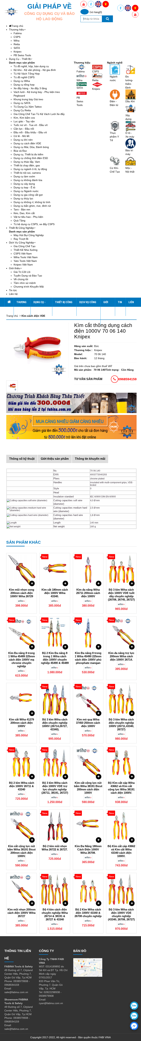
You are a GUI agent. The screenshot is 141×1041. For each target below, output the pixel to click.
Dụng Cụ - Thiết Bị (19, 58)
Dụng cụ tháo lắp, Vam (27, 161)
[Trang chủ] (9, 302)
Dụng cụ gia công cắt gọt (28, 194)
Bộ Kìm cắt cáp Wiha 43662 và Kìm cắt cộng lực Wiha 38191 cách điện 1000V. (121, 787)
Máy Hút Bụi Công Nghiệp (29, 235)
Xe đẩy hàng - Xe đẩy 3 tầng (30, 88)
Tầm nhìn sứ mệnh (25, 282)
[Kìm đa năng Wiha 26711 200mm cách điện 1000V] (88, 569)
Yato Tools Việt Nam (25, 260)
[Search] (107, 19)
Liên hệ (13, 293)
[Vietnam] (105, 4)
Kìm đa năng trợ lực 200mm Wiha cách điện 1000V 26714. (121, 656)
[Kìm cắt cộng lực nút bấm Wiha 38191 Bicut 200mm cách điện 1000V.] (21, 826)
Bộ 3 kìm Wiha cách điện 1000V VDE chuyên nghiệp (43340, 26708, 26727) (121, 914)
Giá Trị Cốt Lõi (22, 271)
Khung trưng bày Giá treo (28, 99)
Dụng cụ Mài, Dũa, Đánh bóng (31, 147)
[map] (87, 967)
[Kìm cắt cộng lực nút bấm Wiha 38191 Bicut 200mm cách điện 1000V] (88, 762)
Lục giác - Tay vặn (24, 121)
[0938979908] (134, 1006)
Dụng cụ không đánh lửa (28, 180)
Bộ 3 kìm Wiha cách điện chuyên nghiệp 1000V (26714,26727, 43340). (55, 724)
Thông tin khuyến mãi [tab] (90, 458)
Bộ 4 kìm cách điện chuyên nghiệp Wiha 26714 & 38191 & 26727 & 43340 (55, 914)
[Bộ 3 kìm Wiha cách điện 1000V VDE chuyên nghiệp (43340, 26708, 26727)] (121, 889)
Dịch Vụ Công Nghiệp (21, 242)
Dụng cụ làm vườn (24, 176)
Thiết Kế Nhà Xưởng (25, 249)
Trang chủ (17, 25)
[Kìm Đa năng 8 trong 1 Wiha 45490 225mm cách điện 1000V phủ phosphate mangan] (88, 633)
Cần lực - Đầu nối (24, 128)
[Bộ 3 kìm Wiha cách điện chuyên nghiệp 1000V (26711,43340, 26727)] (121, 699)
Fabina (18, 33)
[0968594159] (134, 1016)
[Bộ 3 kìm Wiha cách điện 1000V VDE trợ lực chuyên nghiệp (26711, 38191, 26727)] (55, 762)
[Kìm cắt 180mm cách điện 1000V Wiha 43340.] (55, 569)
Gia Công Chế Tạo (24, 246)
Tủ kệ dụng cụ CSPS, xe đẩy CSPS (34, 224)
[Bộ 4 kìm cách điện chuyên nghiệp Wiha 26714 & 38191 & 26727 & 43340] (55, 889)
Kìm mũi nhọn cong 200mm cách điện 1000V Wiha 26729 (21, 593)
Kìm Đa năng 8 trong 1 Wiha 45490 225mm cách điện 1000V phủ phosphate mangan (88, 657)
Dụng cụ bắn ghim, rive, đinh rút (32, 205)
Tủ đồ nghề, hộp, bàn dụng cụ (31, 66)
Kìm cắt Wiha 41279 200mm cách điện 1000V (21, 723)
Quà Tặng (19, 220)
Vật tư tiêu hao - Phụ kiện (28, 216)
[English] (98, 4)
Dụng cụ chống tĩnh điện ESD (31, 158)
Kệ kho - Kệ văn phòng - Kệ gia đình (35, 69)
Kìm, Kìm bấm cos (24, 117)
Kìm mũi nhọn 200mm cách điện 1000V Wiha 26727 (21, 913)
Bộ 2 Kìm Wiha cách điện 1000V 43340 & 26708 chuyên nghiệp (88, 913)
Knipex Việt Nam (23, 264)
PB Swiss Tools (22, 55)
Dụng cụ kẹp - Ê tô (24, 187)
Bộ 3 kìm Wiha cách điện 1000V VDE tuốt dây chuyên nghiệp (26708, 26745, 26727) (121, 594)
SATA (17, 47)
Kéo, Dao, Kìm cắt (24, 213)
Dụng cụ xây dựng (24, 183)
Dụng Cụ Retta (22, 110)
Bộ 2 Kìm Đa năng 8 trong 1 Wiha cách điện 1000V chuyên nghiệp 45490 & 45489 (55, 657)
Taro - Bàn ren (22, 209)
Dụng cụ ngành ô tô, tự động (30, 169)
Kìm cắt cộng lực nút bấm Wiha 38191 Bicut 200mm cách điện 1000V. (21, 851)
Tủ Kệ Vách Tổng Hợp (27, 73)
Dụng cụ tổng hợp (24, 84)
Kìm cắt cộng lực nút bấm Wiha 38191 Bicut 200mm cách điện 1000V (88, 787)
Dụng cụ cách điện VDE (27, 143)
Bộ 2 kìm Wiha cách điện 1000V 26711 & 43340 (21, 786)
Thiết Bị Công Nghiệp (21, 227)
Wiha (16, 40)
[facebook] (134, 1026)
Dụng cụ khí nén (23, 139)
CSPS (17, 36)
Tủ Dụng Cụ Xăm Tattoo (28, 106)
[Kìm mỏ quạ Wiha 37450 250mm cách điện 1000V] (88, 699)
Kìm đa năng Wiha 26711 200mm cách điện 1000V (88, 593)
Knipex (17, 51)
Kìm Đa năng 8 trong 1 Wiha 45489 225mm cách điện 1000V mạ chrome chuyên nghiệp (21, 659)
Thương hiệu (16, 29)
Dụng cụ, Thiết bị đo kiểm (28, 154)
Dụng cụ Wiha (22, 80)
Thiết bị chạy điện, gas (27, 165)
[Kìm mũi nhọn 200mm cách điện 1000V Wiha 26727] (21, 889)
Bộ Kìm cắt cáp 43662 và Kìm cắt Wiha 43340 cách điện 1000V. (121, 851)
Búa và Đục (20, 150)
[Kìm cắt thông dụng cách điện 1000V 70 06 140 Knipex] (12, 386)
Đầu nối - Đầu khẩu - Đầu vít (30, 132)
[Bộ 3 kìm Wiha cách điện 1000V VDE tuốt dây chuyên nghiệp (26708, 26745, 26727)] (121, 569)
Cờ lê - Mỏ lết (21, 136)
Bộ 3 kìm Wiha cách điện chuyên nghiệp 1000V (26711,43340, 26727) (121, 724)
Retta (17, 44)
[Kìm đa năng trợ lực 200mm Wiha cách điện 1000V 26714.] (121, 633)
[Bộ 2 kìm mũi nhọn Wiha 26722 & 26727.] (55, 826)
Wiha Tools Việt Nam (26, 257)
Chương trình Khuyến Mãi (29, 286)
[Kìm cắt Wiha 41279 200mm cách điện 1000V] (21, 699)
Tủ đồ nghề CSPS (24, 77)
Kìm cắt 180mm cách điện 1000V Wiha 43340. (54, 593)
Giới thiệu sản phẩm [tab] (55, 458)
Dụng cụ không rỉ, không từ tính (32, 202)
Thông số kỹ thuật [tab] (22, 458)
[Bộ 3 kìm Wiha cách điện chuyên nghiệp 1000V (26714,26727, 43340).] (55, 699)
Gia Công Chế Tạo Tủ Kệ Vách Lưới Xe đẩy (39, 114)
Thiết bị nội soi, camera (27, 172)
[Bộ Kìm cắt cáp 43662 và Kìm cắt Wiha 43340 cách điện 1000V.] (121, 826)
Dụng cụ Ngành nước (26, 191)
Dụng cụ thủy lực (23, 198)
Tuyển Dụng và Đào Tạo (28, 275)
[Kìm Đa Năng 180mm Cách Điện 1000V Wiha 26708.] (88, 826)
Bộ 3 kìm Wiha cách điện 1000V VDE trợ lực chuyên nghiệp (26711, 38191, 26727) (54, 787)
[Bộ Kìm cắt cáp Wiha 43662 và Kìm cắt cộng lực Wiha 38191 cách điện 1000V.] (121, 762)
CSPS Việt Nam (23, 253)
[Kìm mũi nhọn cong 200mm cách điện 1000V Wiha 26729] (21, 569)
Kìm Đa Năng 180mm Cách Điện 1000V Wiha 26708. (88, 849)
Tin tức (13, 290)
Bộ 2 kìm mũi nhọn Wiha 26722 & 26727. (55, 848)
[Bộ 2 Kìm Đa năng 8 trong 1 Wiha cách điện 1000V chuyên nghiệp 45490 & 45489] (55, 633)
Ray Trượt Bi (21, 238)
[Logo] (11, 11)
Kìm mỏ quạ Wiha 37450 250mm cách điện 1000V (88, 723)
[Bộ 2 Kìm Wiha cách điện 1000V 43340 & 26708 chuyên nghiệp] (88, 889)
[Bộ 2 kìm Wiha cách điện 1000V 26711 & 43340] (21, 762)
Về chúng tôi (21, 279)
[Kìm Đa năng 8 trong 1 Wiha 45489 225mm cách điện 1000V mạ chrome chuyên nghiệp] (21, 633)
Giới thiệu (14, 268)
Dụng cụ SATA (22, 103)
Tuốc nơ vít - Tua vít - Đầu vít (31, 125)
